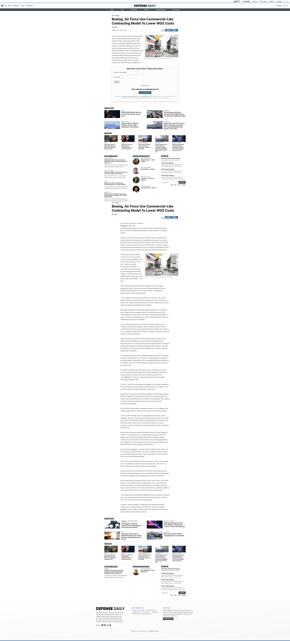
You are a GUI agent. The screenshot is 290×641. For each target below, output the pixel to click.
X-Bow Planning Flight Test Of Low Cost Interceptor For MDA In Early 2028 (144, 147)
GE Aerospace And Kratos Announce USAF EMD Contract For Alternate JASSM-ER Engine (174, 114)
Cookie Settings (136, 612)
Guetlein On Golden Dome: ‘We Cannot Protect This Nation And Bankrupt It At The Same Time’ (115, 161)
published (124, 509)
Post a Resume (182, 185)
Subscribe (279, 5)
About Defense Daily (151, 610)
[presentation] (136, 161)
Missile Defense (142, 142)
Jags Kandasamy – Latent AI (148, 188)
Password (117, 77)
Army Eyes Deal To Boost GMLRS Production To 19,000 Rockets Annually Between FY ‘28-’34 (131, 536)
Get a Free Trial (145, 92)
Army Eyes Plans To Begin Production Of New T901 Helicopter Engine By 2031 (110, 147)
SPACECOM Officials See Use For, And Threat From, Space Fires (131, 114)
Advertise (134, 610)
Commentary (176, 9)
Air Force (146, 9)
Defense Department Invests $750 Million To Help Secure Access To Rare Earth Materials (174, 524)
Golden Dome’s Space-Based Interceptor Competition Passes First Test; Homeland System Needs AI (178, 147)
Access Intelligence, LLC (141, 631)
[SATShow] (255, 1)
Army (122, 9)
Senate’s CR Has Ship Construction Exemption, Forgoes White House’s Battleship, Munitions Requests (113, 572)
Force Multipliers (146, 158)
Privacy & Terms (146, 612)
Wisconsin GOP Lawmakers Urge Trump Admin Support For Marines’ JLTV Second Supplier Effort (115, 195)
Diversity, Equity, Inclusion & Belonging (141, 613)
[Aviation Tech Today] (283, 1)
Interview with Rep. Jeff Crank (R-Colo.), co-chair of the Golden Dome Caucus (116, 172)
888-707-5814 (145, 96)
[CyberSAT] (272, 1)
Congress (106, 192)
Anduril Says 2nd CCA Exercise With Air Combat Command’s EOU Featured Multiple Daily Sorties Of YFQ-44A (174, 126)
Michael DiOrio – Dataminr (148, 169)
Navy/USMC (134, 9)
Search (182, 182)
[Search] (5, 6)
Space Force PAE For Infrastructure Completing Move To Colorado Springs (127, 147)
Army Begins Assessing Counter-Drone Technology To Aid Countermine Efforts (131, 525)
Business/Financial (161, 9)
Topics (9, 5)
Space (112, 9)
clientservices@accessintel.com (130, 96)
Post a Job (173, 185)
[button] (2, 5)
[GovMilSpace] (263, 1)
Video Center (29, 5)
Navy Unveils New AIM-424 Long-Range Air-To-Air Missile (174, 535)
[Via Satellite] (246, 1)
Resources (16, 5)
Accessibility (155, 612)
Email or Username (120, 72)
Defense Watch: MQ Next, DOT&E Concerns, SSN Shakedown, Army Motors (130, 125)
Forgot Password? (145, 85)
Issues (22, 5)
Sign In (285, 5)
